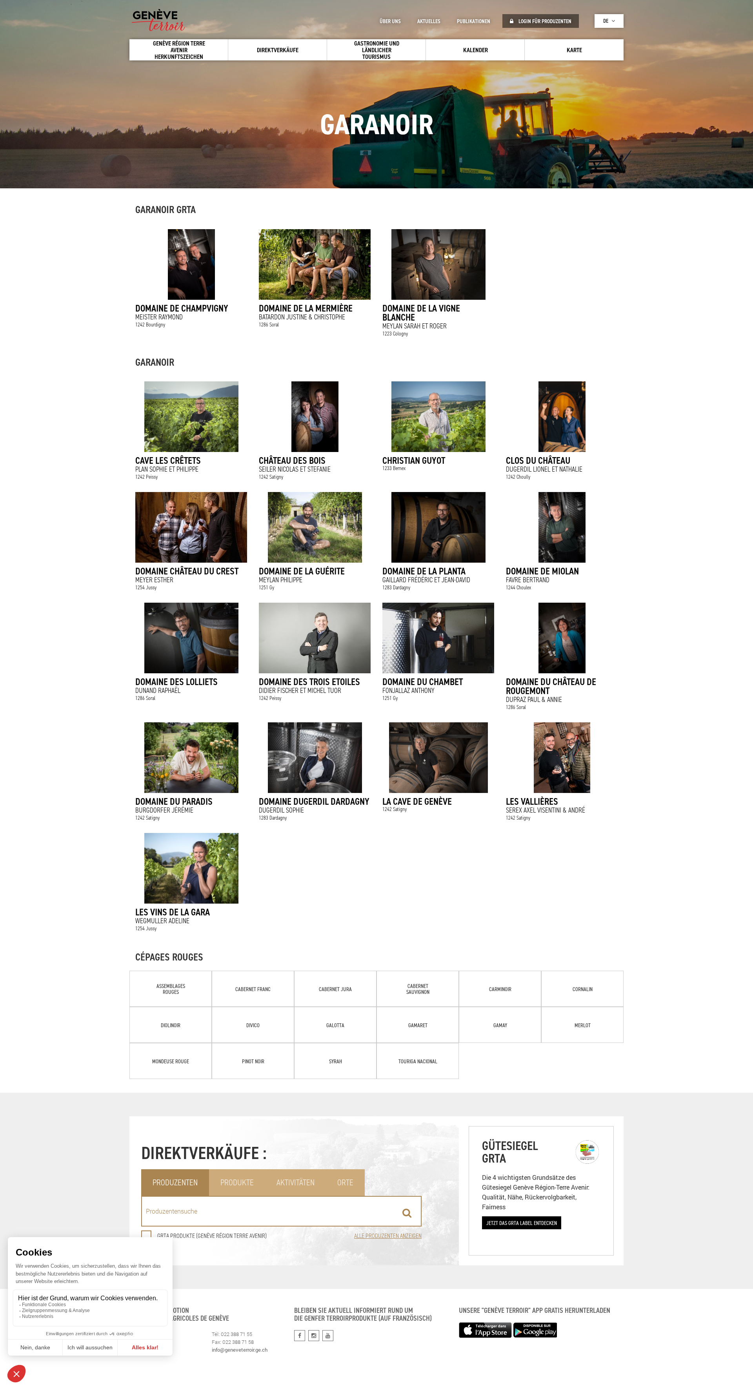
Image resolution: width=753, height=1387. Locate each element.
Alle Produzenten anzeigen (388, 1235)
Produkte (237, 1182)
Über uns (390, 21)
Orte (345, 1182)
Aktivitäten (295, 1182)
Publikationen (473, 21)
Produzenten (175, 1182)
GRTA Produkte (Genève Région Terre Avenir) (212, 1235)
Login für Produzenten (544, 21)
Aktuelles (428, 21)
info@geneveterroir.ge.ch (239, 1349)
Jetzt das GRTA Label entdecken (521, 1222)
